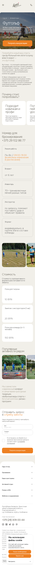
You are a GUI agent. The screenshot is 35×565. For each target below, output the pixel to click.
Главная (5, 18)
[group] (14, 367)
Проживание (6, 472)
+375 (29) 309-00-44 (13, 520)
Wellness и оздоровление (10, 496)
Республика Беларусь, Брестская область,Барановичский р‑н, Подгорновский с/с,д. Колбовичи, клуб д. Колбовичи (14, 509)
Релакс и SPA (6, 490)
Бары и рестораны (8, 478)
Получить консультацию (17, 43)
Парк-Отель (6, 467)
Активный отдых (14, 18)
